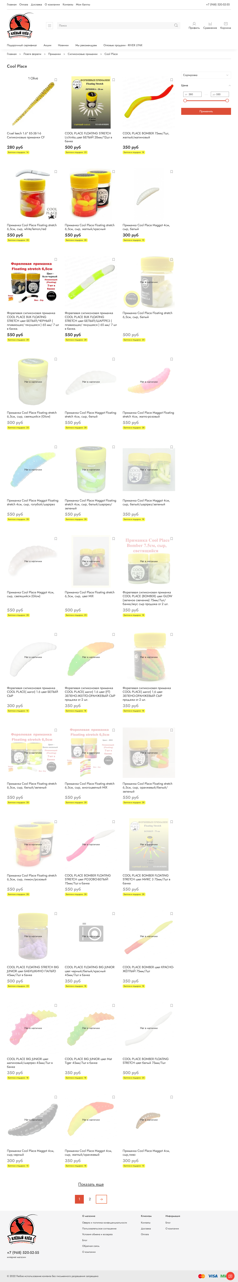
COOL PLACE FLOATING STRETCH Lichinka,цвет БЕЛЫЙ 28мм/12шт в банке (88, 137)
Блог (84, 1240)
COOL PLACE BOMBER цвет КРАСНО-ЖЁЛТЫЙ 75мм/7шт (148, 969)
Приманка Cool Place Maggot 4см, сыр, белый (146, 227)
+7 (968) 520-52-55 (218, 4)
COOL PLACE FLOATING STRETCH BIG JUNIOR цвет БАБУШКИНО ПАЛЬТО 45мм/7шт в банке (33, 971)
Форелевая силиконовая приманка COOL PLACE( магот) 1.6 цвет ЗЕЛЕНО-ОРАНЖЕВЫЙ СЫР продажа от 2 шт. (147, 694)
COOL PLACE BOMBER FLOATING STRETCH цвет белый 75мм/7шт (146, 1061)
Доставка (36, 4)
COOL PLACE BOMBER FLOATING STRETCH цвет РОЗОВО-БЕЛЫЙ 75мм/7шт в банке (88, 879)
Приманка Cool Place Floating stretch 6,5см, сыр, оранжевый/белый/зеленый (147, 787)
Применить (206, 111)
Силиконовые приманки (83, 54)
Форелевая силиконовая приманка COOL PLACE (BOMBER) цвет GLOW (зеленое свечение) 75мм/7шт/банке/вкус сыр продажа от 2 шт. (147, 598)
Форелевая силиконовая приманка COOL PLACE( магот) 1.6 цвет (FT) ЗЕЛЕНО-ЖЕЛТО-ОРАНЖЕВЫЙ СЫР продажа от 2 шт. (90, 694)
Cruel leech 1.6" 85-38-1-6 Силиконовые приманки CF (26, 135)
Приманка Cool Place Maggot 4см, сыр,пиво (146, 1153)
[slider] (185, 100)
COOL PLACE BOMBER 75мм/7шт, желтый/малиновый (146, 135)
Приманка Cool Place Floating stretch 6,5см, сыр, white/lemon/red (32, 227)
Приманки (54, 54)
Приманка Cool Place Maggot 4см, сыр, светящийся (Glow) (30, 594)
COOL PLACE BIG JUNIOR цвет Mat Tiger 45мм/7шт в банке (88, 1061)
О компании (52, 4)
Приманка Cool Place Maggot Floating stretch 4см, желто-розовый (148, 414)
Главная (12, 4)
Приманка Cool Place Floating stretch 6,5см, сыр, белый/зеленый (32, 785)
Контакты (68, 4)
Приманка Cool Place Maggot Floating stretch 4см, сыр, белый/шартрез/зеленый (90, 504)
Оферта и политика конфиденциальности (104, 1222)
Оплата (23, 4)
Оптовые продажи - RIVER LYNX (122, 45)
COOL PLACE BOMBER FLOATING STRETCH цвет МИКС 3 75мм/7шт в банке (146, 879)
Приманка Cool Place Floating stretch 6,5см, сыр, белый (147, 315)
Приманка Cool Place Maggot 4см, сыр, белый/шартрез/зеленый (146, 502)
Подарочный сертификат (22, 45)
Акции (47, 45)
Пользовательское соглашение (99, 1228)
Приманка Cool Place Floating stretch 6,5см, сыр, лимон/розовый (32, 877)
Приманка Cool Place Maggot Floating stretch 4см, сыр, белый (90, 414)
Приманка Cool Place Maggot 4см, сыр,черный (30, 1153)
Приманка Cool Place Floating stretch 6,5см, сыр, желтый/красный (89, 227)
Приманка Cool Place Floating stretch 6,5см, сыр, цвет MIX (89, 594)
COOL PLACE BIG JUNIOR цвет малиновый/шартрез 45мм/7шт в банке (30, 1063)
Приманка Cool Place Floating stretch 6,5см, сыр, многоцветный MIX (89, 785)
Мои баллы (83, 4)
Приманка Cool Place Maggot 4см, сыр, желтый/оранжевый (88, 1153)
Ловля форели (32, 54)
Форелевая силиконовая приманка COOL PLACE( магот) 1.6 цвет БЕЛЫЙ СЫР (32, 692)
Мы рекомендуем (86, 45)
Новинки (63, 45)
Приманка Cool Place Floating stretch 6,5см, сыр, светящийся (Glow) (32, 414)
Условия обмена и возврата (97, 1234)
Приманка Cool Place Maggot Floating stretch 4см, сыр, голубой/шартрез (32, 502)
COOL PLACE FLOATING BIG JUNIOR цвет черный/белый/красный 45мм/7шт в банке (89, 971)
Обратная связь (90, 1246)
